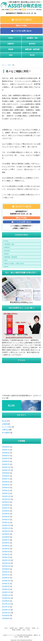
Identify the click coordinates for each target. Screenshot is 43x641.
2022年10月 (6, 566)
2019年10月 (6, 581)
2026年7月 (6, 450)
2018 (9, 65)
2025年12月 (6, 467)
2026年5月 (6, 456)
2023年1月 (6, 557)
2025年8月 (6, 476)
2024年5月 (6, 514)
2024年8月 (6, 505)
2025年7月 (6, 479)
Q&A (11, 55)
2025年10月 (6, 470)
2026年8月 (6, 447)
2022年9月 (6, 569)
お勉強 (4, 424)
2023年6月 (6, 543)
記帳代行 (11, 44)
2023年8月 (6, 537)
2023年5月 (6, 546)
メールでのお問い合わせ (22, 222)
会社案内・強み (32, 38)
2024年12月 (6, 496)
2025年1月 (6, 493)
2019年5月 (6, 586)
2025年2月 (6, 490)
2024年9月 (6, 502)
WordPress (29, 640)
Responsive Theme (15, 640)
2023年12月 (6, 525)
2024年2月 (6, 519)
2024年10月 (6, 499)
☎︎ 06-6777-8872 (21, 19)
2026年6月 (6, 453)
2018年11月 (6, 595)
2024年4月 (6, 517)
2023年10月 (6, 531)
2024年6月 (6, 511)
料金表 (10, 49)
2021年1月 (6, 575)
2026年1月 (6, 464)
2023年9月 (6, 534)
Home (10, 38)
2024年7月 (6, 508)
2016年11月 (6, 610)
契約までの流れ (21, 25)
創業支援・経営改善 (32, 49)
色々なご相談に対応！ (18, 71)
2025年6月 (6, 482)
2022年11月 (6, 563)
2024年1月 (6, 522)
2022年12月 (6, 560)
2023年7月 (6, 540)
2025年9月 (6, 473)
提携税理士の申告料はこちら (22, 302)
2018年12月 (6, 592)
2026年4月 (6, 458)
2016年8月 (6, 618)
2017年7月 (6, 607)
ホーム (4, 65)
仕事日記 (5, 430)
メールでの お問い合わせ (23, 31)
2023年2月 (6, 554)
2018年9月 (6, 601)
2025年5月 (6, 485)
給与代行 (32, 44)
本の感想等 (6, 432)
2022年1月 (6, 572)
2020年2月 (6, 578)
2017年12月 (6, 604)
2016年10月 (6, 613)
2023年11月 (6, 528)
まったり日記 (7, 427)
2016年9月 (6, 615)
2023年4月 (6, 549)
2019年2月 (6, 589)
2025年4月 (6, 487)
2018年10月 (6, 598)
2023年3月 (6, 551)
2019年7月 (6, 583)
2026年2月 (6, 461)
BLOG (32, 55)
